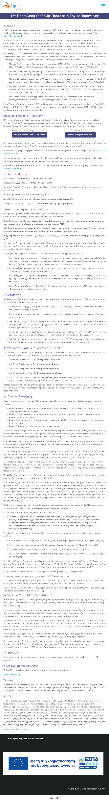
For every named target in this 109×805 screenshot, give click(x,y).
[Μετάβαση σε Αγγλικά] (51, 798)
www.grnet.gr (9, 729)
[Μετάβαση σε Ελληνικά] (57, 798)
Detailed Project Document (80, 134)
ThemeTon (101, 789)
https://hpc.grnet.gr (12, 36)
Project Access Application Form (29, 134)
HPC (43, 739)
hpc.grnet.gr (21, 729)
